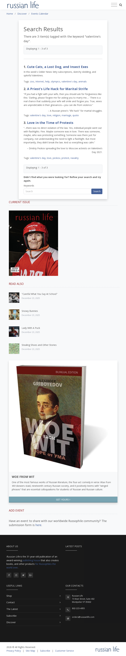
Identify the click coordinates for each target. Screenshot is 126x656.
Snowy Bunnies (30, 310)
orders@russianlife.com (83, 617)
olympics (55, 81)
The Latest (12, 609)
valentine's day (69, 81)
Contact (10, 602)
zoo (32, 81)
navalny (75, 158)
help (47, 81)
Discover (11, 622)
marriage (66, 115)
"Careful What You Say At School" (39, 293)
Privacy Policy (13, 650)
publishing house (31, 560)
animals (82, 81)
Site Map (30, 650)
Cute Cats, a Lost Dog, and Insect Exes (57, 67)
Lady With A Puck (31, 327)
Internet (39, 81)
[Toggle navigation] (114, 5)
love (49, 115)
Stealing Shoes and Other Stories (39, 344)
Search (97, 191)
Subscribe (11, 615)
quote (76, 115)
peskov (56, 158)
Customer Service (64, 650)
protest (65, 158)
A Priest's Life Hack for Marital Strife (57, 89)
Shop (9, 595)
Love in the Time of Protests (50, 122)
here (38, 525)
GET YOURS (62, 499)
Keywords (29, 185)
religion (56, 115)
